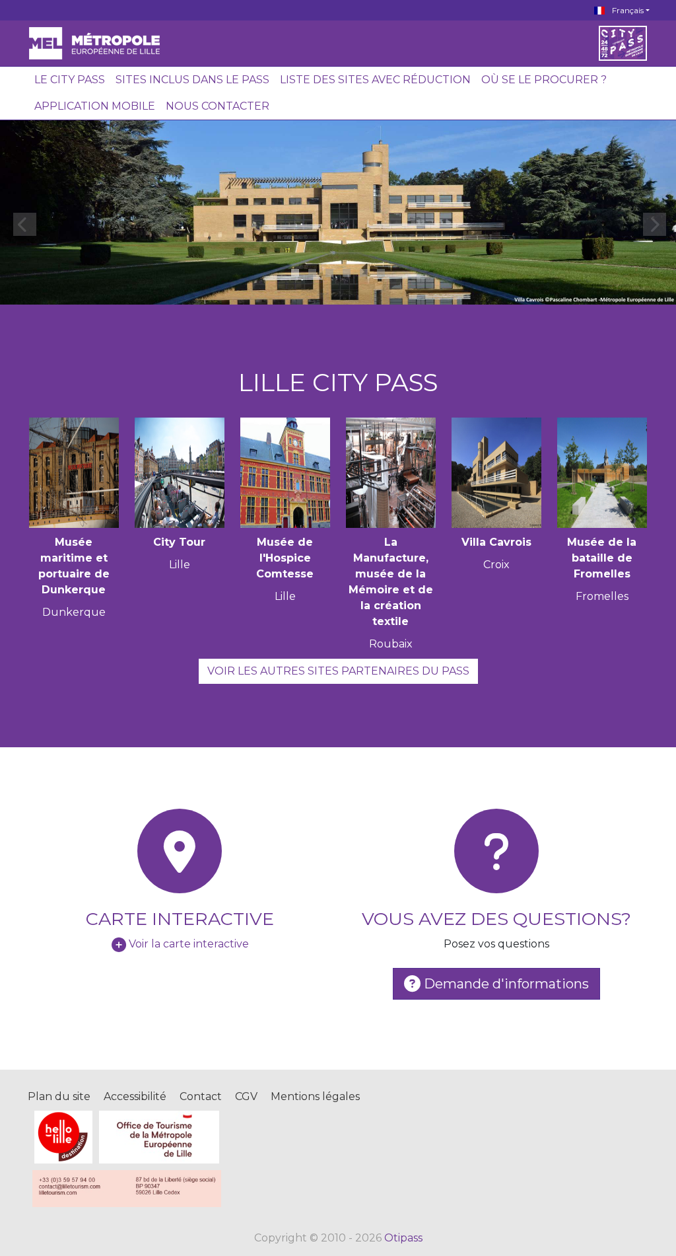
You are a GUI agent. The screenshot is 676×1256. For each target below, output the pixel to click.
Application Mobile (94, 106)
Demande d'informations (505, 984)
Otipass (403, 1238)
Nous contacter (217, 106)
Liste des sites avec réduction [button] (375, 79)
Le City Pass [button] (69, 79)
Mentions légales (315, 1096)
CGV (246, 1096)
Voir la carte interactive (189, 944)
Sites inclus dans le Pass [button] (192, 79)
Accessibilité (135, 1096)
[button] (295, 273)
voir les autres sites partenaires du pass (338, 671)
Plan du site (59, 1096)
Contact (201, 1096)
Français (627, 10)
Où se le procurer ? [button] (544, 79)
